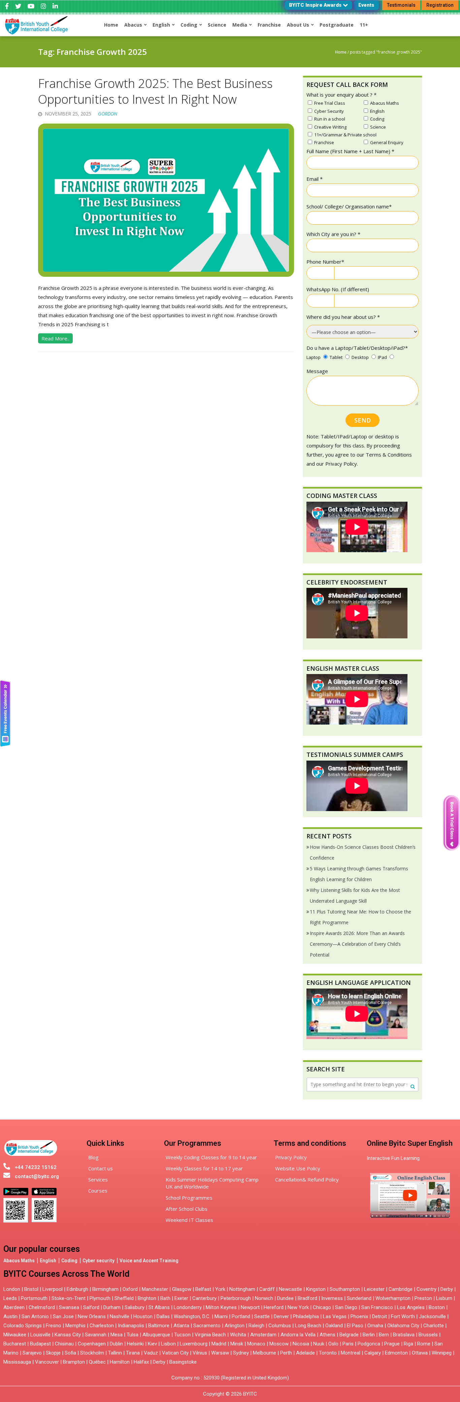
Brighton (147, 1298)
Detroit (379, 1316)
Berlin (369, 1335)
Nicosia (301, 1344)
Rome (423, 1344)
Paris (348, 1344)
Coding (69, 1260)
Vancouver (47, 1362)
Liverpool (52, 1289)
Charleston (102, 1326)
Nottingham (242, 1289)
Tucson (182, 1335)
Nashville (119, 1316)
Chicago (322, 1307)
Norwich (264, 1298)
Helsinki (135, 1344)
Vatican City (175, 1353)
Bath (165, 1298)
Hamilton (120, 1362)
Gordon (107, 113)
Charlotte (433, 1326)
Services (98, 1179)
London (11, 1289)
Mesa (116, 1335)
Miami (221, 1316)
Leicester (374, 1289)
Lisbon (168, 1344)
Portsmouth (34, 1298)
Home (341, 52)
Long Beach (308, 1326)
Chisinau (65, 1344)
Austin (10, 1316)
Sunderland (359, 1298)
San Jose (63, 1316)
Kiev (152, 1344)
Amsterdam (263, 1335)
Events (366, 5)
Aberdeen (14, 1307)
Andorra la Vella (298, 1335)
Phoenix (359, 1316)
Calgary (372, 1353)
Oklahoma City (403, 1326)
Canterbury (204, 1298)
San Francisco (377, 1307)
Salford (92, 1307)
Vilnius (200, 1353)
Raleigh (256, 1326)
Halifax (141, 1362)
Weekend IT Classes (189, 1219)
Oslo (333, 1344)
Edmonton (396, 1353)
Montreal (350, 1353)
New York (298, 1307)
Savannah (95, 1335)
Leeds (10, 1298)
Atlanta (181, 1326)
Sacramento (207, 1326)
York (220, 1289)
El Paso (355, 1326)
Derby (446, 1289)
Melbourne (264, 1353)
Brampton (74, 1362)
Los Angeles (411, 1307)
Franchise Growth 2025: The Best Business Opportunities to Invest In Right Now (155, 91)
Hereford (274, 1307)
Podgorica (369, 1344)
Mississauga (17, 1362)
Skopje (53, 1353)
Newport (250, 1307)
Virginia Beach (210, 1335)
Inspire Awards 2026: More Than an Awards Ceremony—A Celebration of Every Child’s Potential (357, 944)
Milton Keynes (221, 1307)
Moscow (279, 1344)
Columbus (279, 1326)
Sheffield (124, 1298)
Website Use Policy (297, 1168)
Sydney (241, 1353)
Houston (143, 1316)
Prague (392, 1344)
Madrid (218, 1344)
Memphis (75, 1326)
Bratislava (404, 1335)
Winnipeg (442, 1353)
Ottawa (420, 1353)
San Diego (346, 1307)
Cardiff (267, 1289)
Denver (281, 1316)
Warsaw (220, 1353)
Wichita (238, 1335)
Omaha (375, 1326)
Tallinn (115, 1353)
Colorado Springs (22, 1326)
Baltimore (158, 1326)
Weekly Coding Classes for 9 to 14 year (211, 1157)
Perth (286, 1353)
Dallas (163, 1316)
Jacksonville (432, 1316)
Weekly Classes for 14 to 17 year (204, 1168)
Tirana (133, 1353)
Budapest (40, 1344)
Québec (97, 1362)
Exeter (181, 1298)
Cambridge (401, 1289)
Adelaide (305, 1353)
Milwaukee (14, 1335)
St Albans (159, 1307)
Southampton (345, 1289)
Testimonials (401, 5)
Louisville (40, 1335)
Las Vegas (335, 1316)
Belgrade (349, 1335)
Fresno (53, 1326)
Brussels (428, 1335)
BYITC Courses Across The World (66, 1274)
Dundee (285, 1298)
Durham (112, 1307)
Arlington (234, 1326)
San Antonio (35, 1316)
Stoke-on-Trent (69, 1298)
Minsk (236, 1344)
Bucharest (14, 1344)
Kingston (316, 1289)
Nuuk (318, 1344)
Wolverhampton (392, 1298)
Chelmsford (42, 1307)
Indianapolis (131, 1326)
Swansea (69, 1307)
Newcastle (290, 1289)
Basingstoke (183, 1362)
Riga (408, 1344)
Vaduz (151, 1353)
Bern (384, 1335)
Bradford (307, 1298)
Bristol (31, 1289)
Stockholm (92, 1353)
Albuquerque (156, 1335)
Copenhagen (92, 1344)
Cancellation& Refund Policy (307, 1179)
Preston (423, 1298)
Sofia (70, 1353)
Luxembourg (193, 1344)
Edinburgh (77, 1289)
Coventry (426, 1289)
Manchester (155, 1289)
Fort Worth (403, 1316)
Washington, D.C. (192, 1316)
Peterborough (236, 1298)
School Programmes (189, 1197)
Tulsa (132, 1335)
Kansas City (68, 1335)
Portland (241, 1316)
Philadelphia (306, 1316)
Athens (327, 1335)
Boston (437, 1307)
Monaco (256, 1344)
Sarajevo (32, 1353)
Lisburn (444, 1298)
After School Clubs (186, 1208)
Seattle (262, 1316)
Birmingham (105, 1289)
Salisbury (134, 1307)
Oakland (334, 1326)
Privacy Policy (291, 1157)
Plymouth (100, 1298)
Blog (93, 1157)
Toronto (328, 1353)
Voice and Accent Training (149, 1260)
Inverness (332, 1298)
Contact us (100, 1168)
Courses (97, 1190)
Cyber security (98, 1260)
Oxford (130, 1289)
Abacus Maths (19, 1260)
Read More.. (55, 338)
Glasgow (181, 1289)
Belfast (203, 1289)
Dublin (116, 1344)
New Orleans (92, 1316)
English (48, 1260)
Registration (440, 5)
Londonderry (188, 1307)
